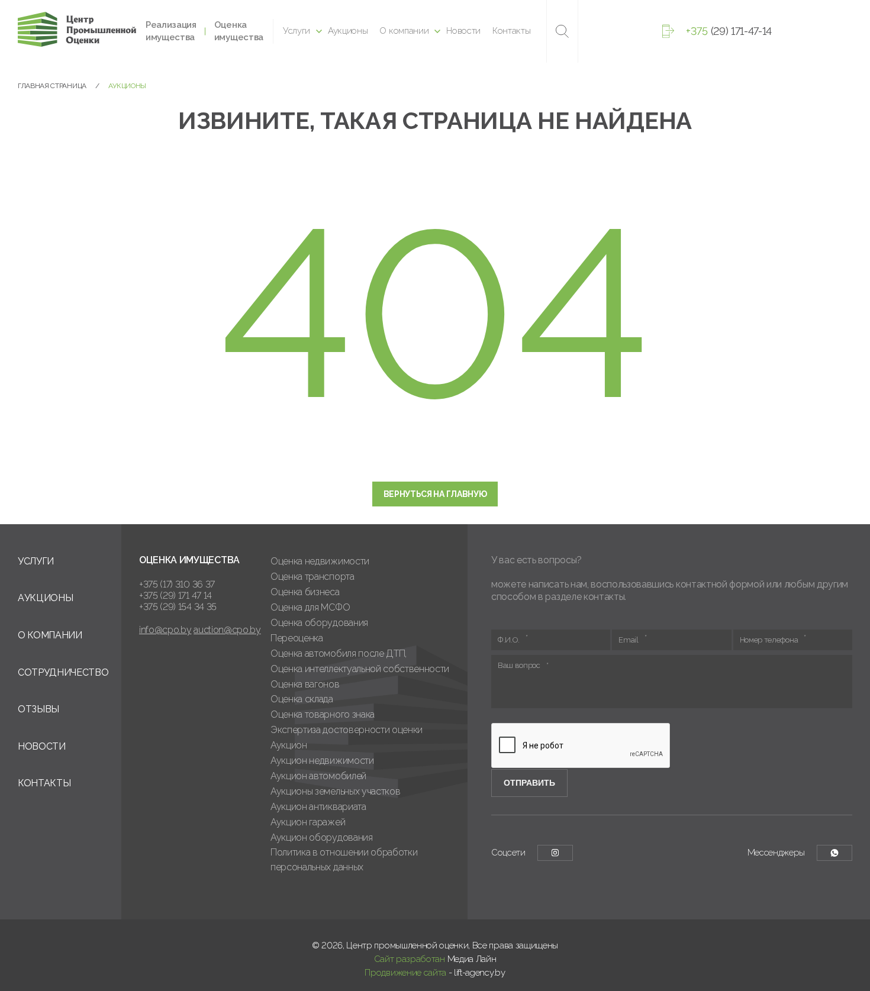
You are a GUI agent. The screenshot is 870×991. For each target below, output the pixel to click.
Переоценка (296, 638)
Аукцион (288, 745)
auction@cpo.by (227, 629)
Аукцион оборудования (321, 837)
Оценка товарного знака (322, 714)
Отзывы (38, 709)
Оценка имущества (238, 31)
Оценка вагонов (305, 684)
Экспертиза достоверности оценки (346, 729)
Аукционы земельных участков (335, 791)
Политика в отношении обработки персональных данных (343, 860)
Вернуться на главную (435, 494)
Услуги (296, 30)
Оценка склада (301, 699)
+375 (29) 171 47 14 (175, 595)
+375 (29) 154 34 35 (178, 606)
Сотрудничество (63, 672)
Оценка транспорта (312, 576)
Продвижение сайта (405, 972)
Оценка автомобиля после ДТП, (338, 653)
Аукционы (348, 30)
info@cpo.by (165, 629)
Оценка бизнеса (305, 592)
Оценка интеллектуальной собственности (359, 668)
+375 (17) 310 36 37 (177, 584)
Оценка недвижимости (319, 561)
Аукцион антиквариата (318, 806)
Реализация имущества (171, 31)
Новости (463, 30)
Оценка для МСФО (310, 607)
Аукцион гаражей (307, 822)
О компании (403, 30)
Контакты (511, 30)
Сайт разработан (409, 959)
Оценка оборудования (319, 622)
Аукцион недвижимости (322, 760)
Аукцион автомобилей (318, 776)
